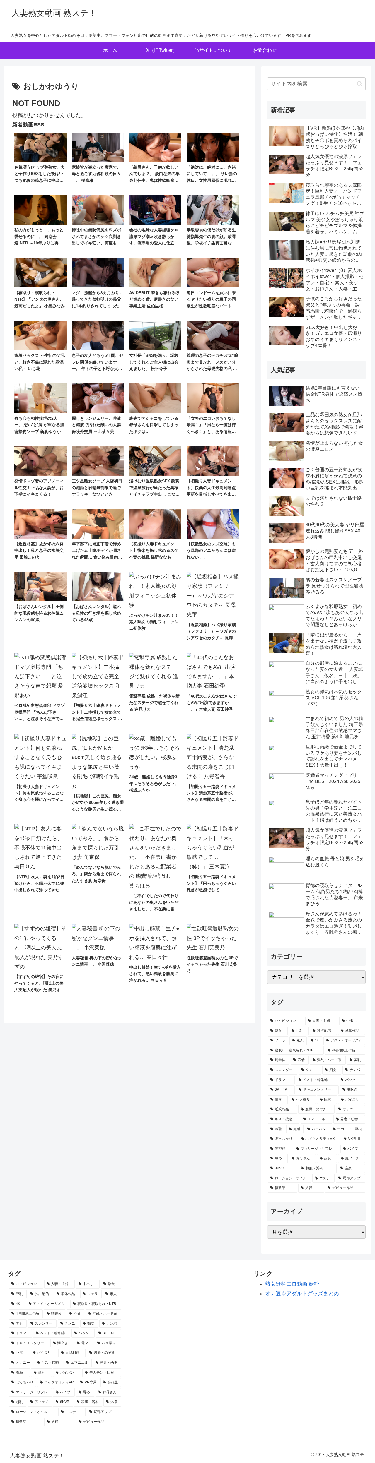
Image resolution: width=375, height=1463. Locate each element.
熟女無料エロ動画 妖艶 (292, 1284)
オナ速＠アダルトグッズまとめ (302, 1293)
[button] (359, 83)
